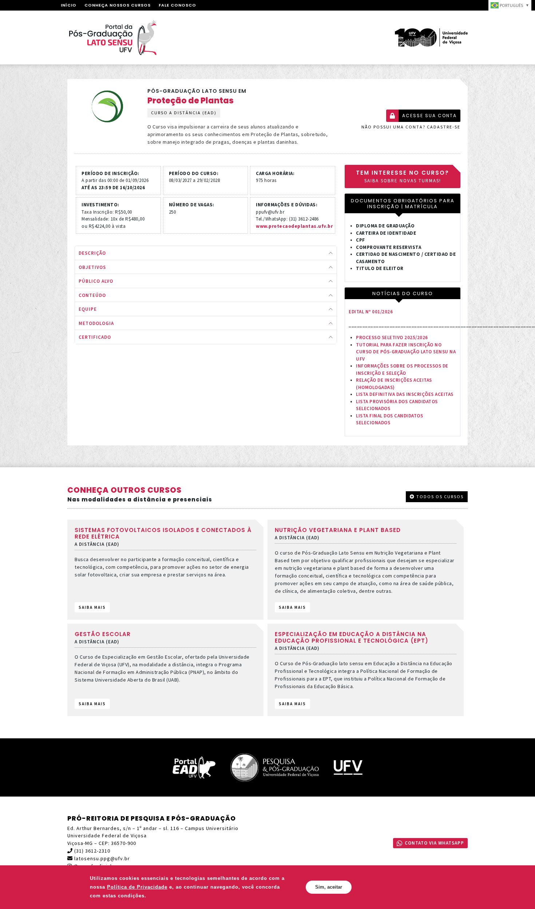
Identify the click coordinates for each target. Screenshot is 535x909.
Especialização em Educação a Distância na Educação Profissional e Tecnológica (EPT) (351, 637)
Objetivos (92, 267)
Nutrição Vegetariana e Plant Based (338, 530)
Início (68, 5)
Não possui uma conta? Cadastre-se (410, 127)
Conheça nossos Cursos (117, 5)
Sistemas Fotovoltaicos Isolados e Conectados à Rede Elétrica (163, 533)
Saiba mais (92, 607)
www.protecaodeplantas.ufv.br (294, 226)
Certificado (95, 337)
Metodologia (96, 323)
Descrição (92, 253)
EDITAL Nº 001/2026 (371, 312)
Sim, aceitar (328, 887)
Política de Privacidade (137, 887)
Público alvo (96, 281)
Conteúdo (92, 295)
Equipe (88, 309)
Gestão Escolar (103, 634)
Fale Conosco (177, 5)
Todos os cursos (439, 496)
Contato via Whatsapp (434, 843)
